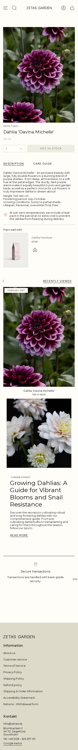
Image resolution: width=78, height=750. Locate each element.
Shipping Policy (13, 678)
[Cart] (72, 8)
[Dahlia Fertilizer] (15, 250)
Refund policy (12, 685)
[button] (14, 8)
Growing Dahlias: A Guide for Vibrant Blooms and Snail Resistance (38, 493)
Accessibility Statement (19, 697)
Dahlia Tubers (10, 126)
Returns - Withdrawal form (20, 704)
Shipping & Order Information (23, 691)
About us (9, 653)
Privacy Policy (12, 672)
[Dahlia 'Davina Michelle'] (39, 337)
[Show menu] (5, 8)
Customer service (15, 659)
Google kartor (12, 743)
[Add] (35, 249)
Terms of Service (14, 665)
